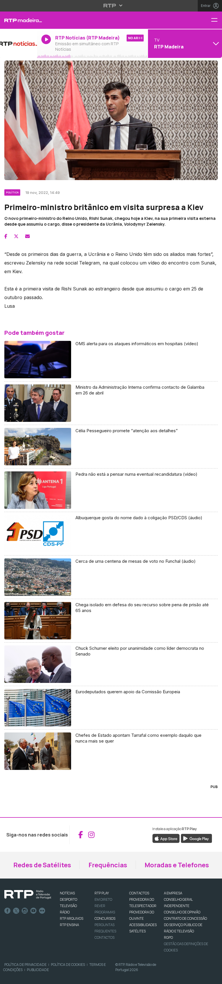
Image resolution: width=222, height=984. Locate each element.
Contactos (104, 937)
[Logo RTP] (27, 894)
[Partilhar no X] (16, 236)
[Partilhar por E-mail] (27, 236)
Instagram (25, 911)
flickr (42, 911)
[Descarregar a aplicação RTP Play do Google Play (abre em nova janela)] (196, 838)
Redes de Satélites (42, 865)
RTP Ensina (69, 924)
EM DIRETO (103, 899)
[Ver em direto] (18, 43)
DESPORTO (68, 899)
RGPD (168, 937)
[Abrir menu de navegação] (216, 20)
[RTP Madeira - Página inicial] (18, 20)
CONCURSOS (105, 918)
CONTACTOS (139, 893)
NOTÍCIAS (67, 893)
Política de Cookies (68, 964)
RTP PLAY (102, 893)
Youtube (33, 911)
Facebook (7, 911)
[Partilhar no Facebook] (5, 236)
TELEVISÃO (68, 905)
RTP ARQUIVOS (71, 918)
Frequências (107, 865)
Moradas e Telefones (177, 865)
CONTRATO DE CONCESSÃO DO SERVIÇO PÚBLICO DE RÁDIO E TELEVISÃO (185, 925)
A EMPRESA (173, 893)
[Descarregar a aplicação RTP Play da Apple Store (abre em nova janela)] (166, 838)
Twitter (16, 911)
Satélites (137, 931)
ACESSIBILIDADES (143, 924)
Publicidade (38, 969)
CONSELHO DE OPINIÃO (182, 912)
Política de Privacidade (25, 964)
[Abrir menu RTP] (111, 5)
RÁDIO (65, 912)
